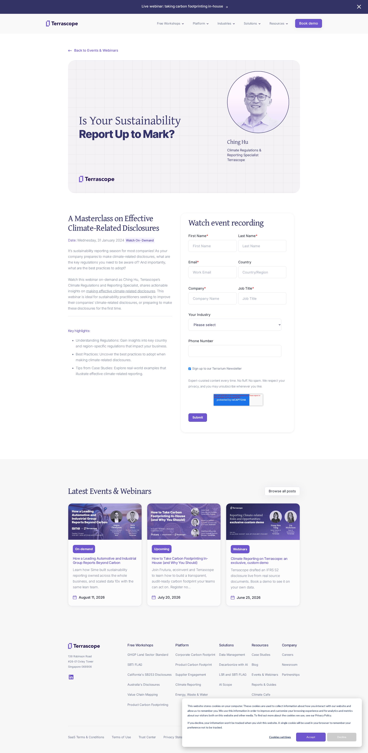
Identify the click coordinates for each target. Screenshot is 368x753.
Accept (310, 737)
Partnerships (291, 674)
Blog (255, 664)
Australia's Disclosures (143, 684)
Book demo (308, 23)
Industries (224, 23)
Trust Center (147, 737)
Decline (341, 737)
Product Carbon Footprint (193, 664)
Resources (276, 23)
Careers (287, 655)
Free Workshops (168, 23)
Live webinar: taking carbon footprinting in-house (182, 6)
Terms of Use (121, 737)
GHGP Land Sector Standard (147, 655)
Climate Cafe (261, 694)
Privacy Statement (176, 737)
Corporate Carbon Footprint (195, 655)
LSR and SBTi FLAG (232, 674)
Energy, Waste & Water (191, 694)
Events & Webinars (265, 674)
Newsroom (289, 664)
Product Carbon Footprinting (147, 705)
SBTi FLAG (134, 664)
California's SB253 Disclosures (149, 674)
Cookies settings (280, 737)
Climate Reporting (188, 684)
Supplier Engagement (190, 674)
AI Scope (225, 684)
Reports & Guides (264, 684)
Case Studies (261, 655)
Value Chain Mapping (142, 694)
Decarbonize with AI (233, 664)
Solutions (250, 23)
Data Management (232, 655)
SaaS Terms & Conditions (86, 737)
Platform (199, 23)
